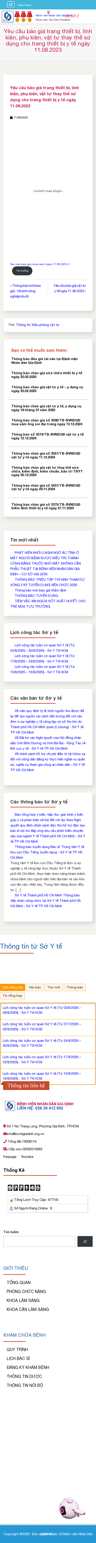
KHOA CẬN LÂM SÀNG (28, 1309)
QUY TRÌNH (17, 1349)
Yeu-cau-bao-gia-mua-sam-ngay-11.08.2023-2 (39, 264)
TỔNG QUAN (19, 1282)
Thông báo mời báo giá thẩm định (40, 590)
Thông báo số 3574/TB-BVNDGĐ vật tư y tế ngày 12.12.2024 (47, 436)
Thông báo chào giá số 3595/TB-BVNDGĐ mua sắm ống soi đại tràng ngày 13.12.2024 (46, 422)
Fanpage (10, 1157)
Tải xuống (22, 270)
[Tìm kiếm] (85, 1241)
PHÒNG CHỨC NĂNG (26, 1291)
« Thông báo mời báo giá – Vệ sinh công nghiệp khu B (25, 291)
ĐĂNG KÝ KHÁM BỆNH (28, 1367)
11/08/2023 (20, 117)
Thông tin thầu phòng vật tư (37, 325)
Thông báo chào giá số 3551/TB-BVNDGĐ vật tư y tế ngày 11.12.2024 (45, 455)
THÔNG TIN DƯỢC (24, 1376)
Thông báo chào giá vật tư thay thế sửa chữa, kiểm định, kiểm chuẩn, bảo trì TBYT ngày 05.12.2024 (47, 471)
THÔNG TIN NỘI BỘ (25, 1385)
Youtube (27, 1157)
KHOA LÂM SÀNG (23, 1300)
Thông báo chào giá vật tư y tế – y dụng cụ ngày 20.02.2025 (47, 389)
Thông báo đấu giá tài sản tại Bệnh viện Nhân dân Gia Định (44, 361)
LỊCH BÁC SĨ (18, 1358)
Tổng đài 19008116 (21, 1141)
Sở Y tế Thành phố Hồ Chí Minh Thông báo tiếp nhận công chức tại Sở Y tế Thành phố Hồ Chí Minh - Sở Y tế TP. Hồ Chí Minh (45, 900)
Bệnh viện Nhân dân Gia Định (54, 15)
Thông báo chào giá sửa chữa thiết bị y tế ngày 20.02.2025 (46, 375)
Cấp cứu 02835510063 (25, 1149)
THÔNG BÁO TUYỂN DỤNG (36, 596)
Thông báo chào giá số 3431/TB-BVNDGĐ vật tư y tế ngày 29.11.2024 (45, 487)
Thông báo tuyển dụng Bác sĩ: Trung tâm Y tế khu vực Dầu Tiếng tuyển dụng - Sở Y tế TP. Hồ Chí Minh (47, 852)
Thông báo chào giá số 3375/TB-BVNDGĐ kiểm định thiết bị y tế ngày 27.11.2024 (45, 506)
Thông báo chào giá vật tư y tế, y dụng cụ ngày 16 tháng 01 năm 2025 (46, 408)
